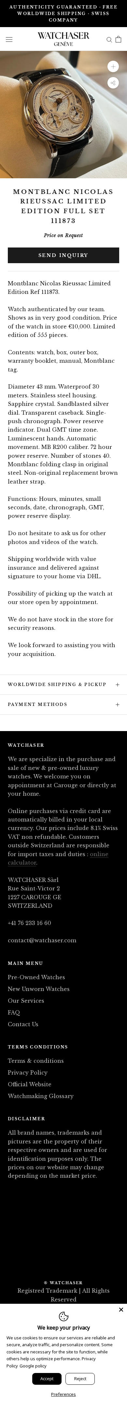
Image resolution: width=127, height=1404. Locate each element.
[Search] (109, 39)
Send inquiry (63, 255)
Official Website (29, 1084)
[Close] (121, 1309)
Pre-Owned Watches (36, 977)
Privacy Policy (28, 1072)
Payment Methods (37, 704)
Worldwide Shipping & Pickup (57, 684)
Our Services (26, 1000)
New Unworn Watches (39, 989)
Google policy (33, 1366)
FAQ (14, 1012)
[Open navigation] (9, 39)
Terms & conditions (36, 1061)
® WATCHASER (63, 1283)
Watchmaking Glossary (41, 1096)
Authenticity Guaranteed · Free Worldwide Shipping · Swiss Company (63, 14)
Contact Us (23, 1024)
